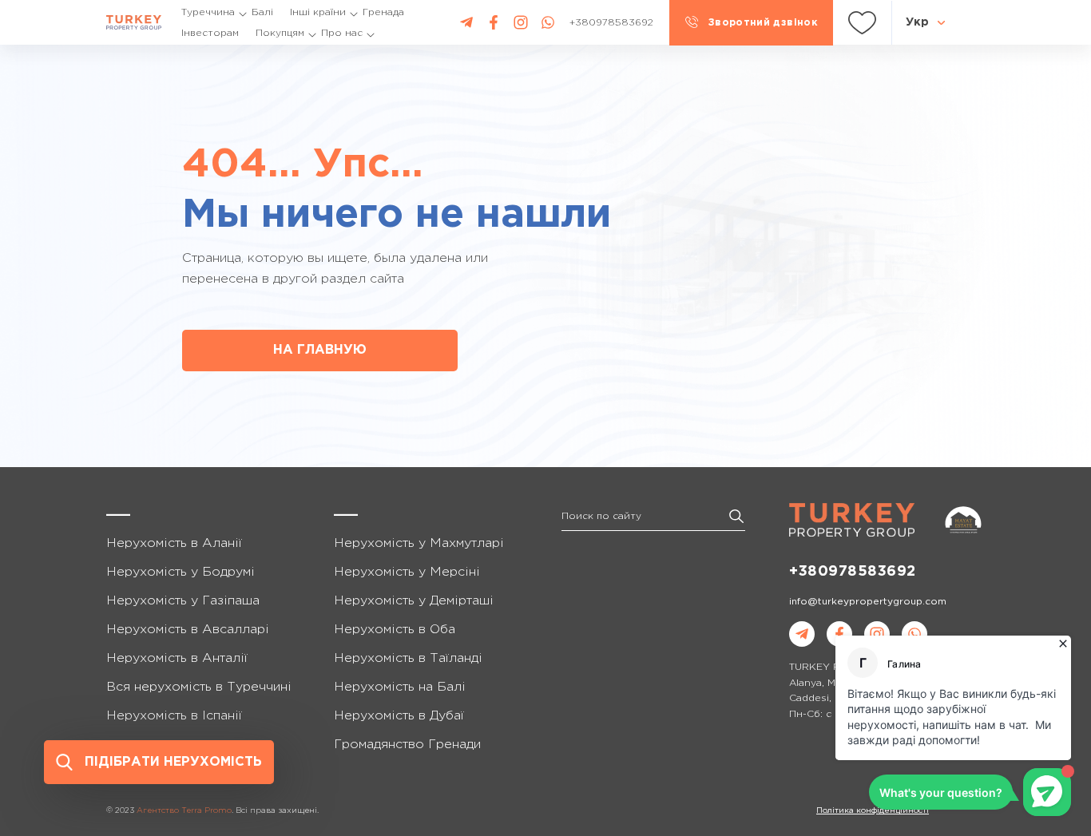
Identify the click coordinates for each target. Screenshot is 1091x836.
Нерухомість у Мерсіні (407, 572)
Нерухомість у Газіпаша (183, 601)
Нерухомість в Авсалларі (187, 630)
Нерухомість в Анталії (177, 658)
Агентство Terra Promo (184, 810)
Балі (262, 12)
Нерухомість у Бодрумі (180, 572)
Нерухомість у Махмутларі (419, 543)
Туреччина (208, 12)
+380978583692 (852, 571)
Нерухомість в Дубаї (399, 716)
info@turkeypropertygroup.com (867, 601)
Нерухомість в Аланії (174, 543)
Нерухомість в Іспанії (174, 716)
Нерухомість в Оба (394, 630)
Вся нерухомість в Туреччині (199, 687)
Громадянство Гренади (407, 745)
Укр (917, 22)
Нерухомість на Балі (400, 687)
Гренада (383, 12)
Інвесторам (210, 33)
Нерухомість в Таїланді (408, 658)
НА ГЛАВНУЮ (320, 350)
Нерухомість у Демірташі (414, 601)
